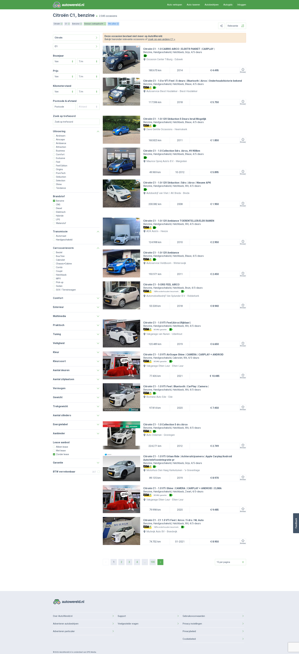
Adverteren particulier (64, 631)
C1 (72, 15)
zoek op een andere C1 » (161, 39)
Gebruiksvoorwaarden (194, 616)
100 (153, 562)
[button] (296, 523)
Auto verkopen (174, 4)
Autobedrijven (212, 4)
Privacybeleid (189, 631)
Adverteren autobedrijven (65, 623)
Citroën (61, 15)
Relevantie (233, 25)
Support (122, 616)
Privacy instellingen (192, 623)
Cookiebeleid (189, 639)
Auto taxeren (193, 4)
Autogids (228, 4)
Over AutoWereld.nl (62, 616)
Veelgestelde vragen (128, 623)
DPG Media (91, 652)
